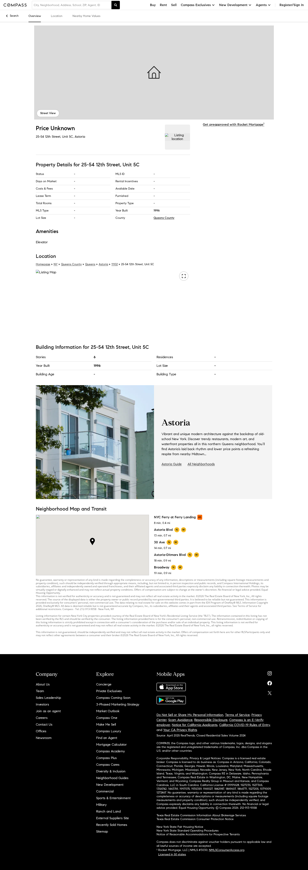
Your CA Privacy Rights (180, 730)
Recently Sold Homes (111, 825)
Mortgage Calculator (111, 744)
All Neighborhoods (201, 464)
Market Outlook (107, 711)
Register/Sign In (292, 5)
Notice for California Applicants (194, 725)
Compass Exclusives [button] (196, 5)
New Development (109, 785)
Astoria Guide (172, 464)
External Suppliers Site (112, 818)
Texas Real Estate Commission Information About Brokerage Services (201, 815)
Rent (163, 5)
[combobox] (71, 5)
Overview (34, 16)
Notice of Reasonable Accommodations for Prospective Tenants (198, 834)
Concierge (103, 684)
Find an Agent (106, 738)
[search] (115, 5)
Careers (42, 718)
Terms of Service (237, 715)
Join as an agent (48, 711)
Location (56, 16)
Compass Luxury (108, 731)
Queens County (164, 218)
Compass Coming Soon (113, 698)
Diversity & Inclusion (111, 771)
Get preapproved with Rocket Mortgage (233, 124)
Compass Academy (110, 751)
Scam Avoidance (180, 720)
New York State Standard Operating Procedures (188, 830)
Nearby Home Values (86, 16)
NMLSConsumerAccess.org (226, 850)
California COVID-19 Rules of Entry (244, 725)
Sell (174, 5)
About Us (43, 684)
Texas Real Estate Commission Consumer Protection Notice (195, 819)
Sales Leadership (48, 698)
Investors (42, 704)
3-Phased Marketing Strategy (117, 704)
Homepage (43, 264)
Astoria (80, 137)
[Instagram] (269, 672)
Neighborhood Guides (112, 778)
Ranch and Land (108, 811)
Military (101, 805)
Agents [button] (261, 5)
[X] (269, 692)
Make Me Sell (106, 724)
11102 (114, 264)
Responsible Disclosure (211, 720)
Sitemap (102, 831)
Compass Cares (107, 765)
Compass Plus (106, 758)
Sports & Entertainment (113, 798)
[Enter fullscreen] (183, 276)
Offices (41, 731)
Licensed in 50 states (172, 854)
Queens (90, 264)
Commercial (105, 791)
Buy (153, 5)
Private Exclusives (109, 691)
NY (56, 264)
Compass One (106, 718)
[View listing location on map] (177, 137)
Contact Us (44, 724)
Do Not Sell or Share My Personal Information (190, 715)
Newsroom (44, 738)
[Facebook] (269, 682)
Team (40, 691)
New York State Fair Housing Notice (180, 827)
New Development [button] (233, 5)
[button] (154, 72)
